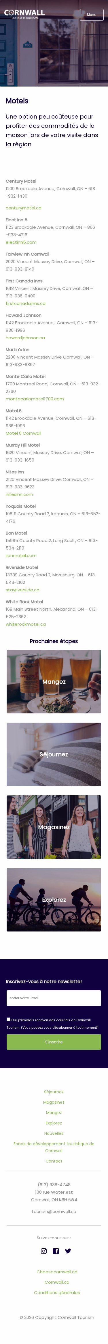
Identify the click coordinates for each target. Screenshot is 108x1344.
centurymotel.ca (23, 208)
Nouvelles (53, 1133)
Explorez (54, 1123)
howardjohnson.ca (25, 338)
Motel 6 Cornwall (23, 433)
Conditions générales (57, 1292)
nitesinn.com (20, 494)
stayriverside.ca (22, 590)
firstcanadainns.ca (26, 303)
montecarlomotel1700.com (35, 399)
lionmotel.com (21, 555)
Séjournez (54, 1092)
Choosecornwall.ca (57, 1272)
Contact (54, 1161)
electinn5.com (21, 242)
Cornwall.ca (57, 1282)
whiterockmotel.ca (26, 624)
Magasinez (54, 1102)
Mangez (54, 1113)
